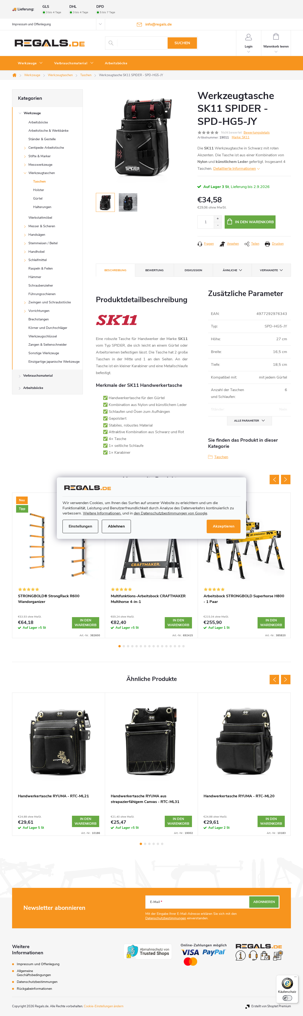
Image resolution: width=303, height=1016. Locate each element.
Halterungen (42, 207)
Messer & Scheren (41, 226)
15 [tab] (179, 646)
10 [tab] (158, 646)
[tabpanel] (58, 565)
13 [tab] (170, 646)
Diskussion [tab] (193, 270)
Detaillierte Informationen (234, 168)
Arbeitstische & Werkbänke (48, 130)
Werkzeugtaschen (41, 173)
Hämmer (34, 277)
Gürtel (37, 198)
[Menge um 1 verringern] (218, 225)
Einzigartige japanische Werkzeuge (54, 361)
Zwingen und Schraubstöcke (49, 302)
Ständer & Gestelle (42, 139)
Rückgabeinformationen (34, 988)
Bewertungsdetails (257, 133)
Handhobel (36, 251)
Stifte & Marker (39, 156)
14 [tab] (175, 646)
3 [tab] (128, 646)
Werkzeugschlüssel (42, 336)
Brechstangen (38, 319)
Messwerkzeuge (40, 164)
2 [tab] (124, 646)
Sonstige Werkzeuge (43, 353)
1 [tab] (119, 646)
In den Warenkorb (254, 222)
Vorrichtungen (38, 311)
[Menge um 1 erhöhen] (218, 219)
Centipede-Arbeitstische (46, 147)
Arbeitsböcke (38, 122)
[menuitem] (30, 63)
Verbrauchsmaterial (38, 375)
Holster (38, 190)
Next (285, 479)
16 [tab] (183, 646)
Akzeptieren (223, 526)
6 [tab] (141, 646)
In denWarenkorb (86, 622)
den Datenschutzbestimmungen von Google (170, 513)
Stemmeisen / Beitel (43, 243)
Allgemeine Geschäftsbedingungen (34, 973)
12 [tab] (166, 646)
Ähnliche (230, 270)
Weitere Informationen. (102, 513)
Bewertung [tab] (154, 270)
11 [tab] (162, 646)
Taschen (39, 181)
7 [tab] (145, 646)
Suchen (182, 43)
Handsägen (36, 234)
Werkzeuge (32, 113)
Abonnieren (264, 902)
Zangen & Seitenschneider (47, 344)
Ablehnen (116, 526)
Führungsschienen (42, 294)
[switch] (287, 998)
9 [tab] (153, 646)
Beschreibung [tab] (115, 270)
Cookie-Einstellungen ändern (103, 1006)
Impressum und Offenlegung (31, 24)
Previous (274, 479)
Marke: (241, 137)
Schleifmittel (37, 260)
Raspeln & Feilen (40, 268)
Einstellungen (80, 526)
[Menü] (295, 978)
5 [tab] (136, 646)
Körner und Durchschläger (47, 328)
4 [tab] (132, 646)
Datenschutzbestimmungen (165, 918)
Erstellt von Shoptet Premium (271, 1006)
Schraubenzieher (40, 285)
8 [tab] (149, 646)
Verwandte (269, 270)
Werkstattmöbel (40, 217)
